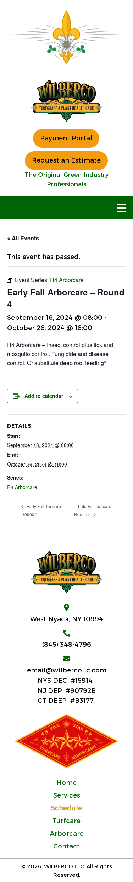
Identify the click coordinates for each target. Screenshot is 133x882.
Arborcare (67, 833)
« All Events (23, 238)
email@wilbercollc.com (66, 670)
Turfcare (66, 821)
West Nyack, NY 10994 (66, 619)
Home (66, 783)
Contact (66, 846)
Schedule (66, 808)
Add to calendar (43, 396)
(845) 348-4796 (66, 644)
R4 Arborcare (22, 486)
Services (66, 795)
